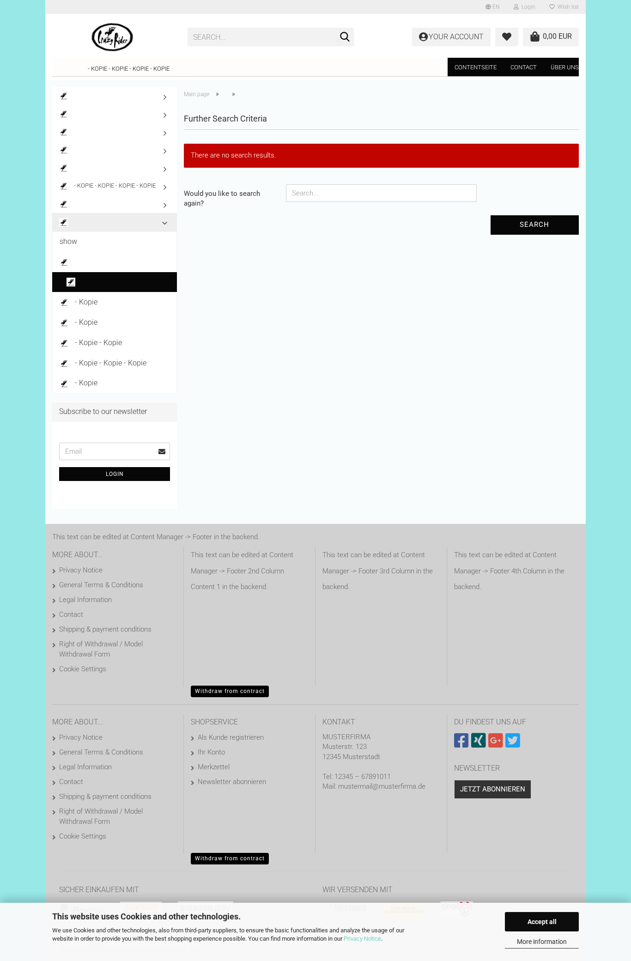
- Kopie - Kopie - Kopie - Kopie (129, 68)
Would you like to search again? (222, 198)
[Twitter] (513, 744)
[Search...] (345, 37)
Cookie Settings (82, 669)
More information (542, 941)
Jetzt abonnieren (492, 789)
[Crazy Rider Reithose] (113, 37)
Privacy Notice (362, 938)
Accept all (542, 921)
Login (115, 474)
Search (534, 224)
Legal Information (85, 600)
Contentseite (476, 67)
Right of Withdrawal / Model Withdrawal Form (101, 649)
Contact (523, 67)
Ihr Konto (211, 752)
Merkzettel (214, 767)
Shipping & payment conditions (105, 629)
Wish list (567, 7)
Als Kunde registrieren (231, 737)
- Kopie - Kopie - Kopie (109, 363)
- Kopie (85, 302)
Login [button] (527, 7)
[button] (493, 7)
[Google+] (496, 744)
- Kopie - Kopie (97, 342)
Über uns (565, 67)
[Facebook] (462, 744)
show (68, 241)
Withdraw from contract (230, 691)
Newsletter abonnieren (232, 782)
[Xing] (479, 744)
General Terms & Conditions (101, 585)
